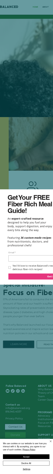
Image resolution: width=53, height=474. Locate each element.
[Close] (48, 443)
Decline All (26, 463)
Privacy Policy (29, 449)
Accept (26, 456)
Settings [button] (26, 469)
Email (11, 252)
